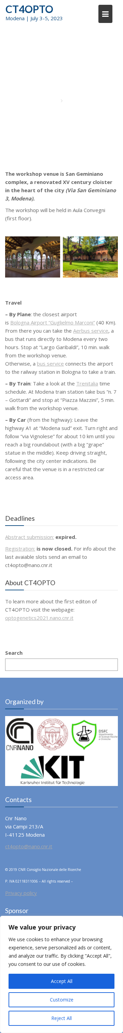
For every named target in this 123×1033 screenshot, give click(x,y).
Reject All (61, 1018)
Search (14, 652)
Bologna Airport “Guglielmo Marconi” (52, 322)
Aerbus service (90, 330)
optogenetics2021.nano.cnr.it (39, 617)
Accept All (61, 981)
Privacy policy (21, 892)
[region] (61, 974)
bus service (50, 363)
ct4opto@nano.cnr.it (28, 846)
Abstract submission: (29, 536)
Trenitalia (87, 383)
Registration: (20, 548)
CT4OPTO (29, 9)
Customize (61, 999)
